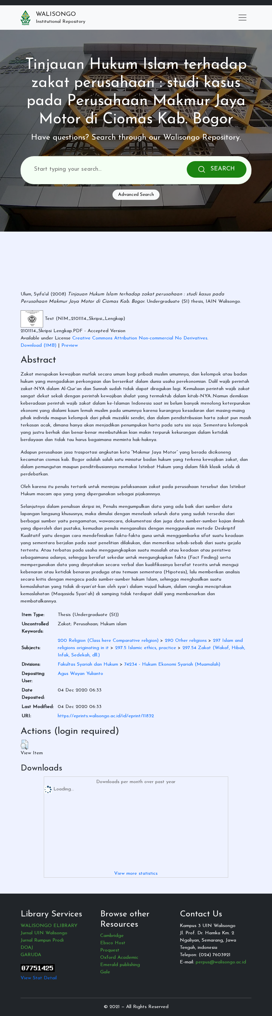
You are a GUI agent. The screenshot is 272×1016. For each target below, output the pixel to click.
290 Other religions (186, 640)
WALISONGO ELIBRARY (49, 925)
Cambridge (112, 935)
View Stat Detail (39, 978)
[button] (24, 745)
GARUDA (31, 954)
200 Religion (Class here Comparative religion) (108, 640)
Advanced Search (136, 194)
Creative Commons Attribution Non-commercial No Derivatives (139, 338)
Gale (105, 972)
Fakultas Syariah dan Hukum (88, 664)
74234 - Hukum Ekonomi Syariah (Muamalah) (172, 664)
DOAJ (27, 947)
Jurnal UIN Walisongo (44, 933)
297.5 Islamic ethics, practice (145, 647)
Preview (69, 345)
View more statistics (136, 873)
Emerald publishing (120, 964)
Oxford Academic (119, 957)
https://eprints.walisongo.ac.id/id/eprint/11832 (106, 716)
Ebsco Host (112, 943)
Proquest (109, 950)
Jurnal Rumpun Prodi (42, 940)
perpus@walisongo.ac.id (221, 962)
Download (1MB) (38, 345)
